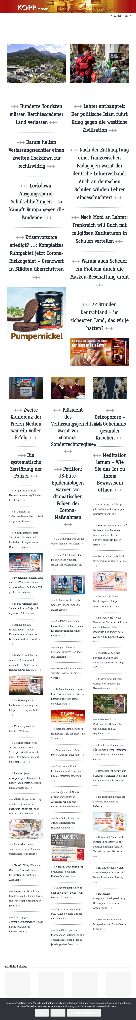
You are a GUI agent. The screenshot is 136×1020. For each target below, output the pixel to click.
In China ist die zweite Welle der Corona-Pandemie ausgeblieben (65, 604)
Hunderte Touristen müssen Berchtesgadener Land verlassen (36, 114)
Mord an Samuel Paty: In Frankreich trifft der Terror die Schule (68, 733)
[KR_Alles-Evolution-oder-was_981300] (110, 695)
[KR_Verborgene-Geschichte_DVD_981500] (26, 677)
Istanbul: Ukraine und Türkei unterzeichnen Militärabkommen (65, 823)
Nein (58, 1012)
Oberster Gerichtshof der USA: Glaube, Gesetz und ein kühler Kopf (67, 913)
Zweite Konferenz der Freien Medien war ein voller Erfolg (25, 424)
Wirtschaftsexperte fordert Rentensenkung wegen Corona (110, 561)
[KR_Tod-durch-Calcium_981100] (110, 813)
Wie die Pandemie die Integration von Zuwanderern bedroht (109, 924)
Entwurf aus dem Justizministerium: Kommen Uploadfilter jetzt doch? (24, 849)
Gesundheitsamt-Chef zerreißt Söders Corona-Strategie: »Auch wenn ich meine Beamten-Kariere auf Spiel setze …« (24, 752)
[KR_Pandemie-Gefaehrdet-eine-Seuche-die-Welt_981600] (110, 572)
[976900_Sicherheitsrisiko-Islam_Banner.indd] (99, 339)
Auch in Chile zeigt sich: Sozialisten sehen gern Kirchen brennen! (67, 871)
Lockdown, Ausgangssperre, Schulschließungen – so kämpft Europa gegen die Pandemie (36, 201)
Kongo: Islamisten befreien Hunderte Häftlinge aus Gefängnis (66, 652)
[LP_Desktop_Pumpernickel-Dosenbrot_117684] (36, 288)
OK (42, 1012)
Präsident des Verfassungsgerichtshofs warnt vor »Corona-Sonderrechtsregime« (76, 430)
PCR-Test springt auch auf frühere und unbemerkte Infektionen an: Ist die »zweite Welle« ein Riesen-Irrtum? (110, 535)
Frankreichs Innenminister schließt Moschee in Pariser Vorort (68, 673)
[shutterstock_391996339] (110, 378)
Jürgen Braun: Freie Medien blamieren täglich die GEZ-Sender (24, 495)
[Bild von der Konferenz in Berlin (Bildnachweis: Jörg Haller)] (26, 378)
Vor (126, 15)
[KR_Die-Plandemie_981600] (26, 554)
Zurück (117, 15)
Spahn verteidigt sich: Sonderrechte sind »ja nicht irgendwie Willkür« (24, 608)
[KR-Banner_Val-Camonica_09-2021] (68, 834)
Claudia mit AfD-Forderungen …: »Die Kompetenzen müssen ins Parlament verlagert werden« (25, 634)
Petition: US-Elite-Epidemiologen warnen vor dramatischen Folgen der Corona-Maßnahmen (68, 496)
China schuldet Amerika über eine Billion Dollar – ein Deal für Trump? (67, 892)
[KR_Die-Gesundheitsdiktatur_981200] (68, 576)
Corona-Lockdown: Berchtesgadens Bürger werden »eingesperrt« (107, 601)
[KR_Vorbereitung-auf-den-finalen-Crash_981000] (26, 820)
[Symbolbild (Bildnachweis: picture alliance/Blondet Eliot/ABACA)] (99, 44)
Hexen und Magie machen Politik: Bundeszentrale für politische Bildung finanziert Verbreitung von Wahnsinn (109, 846)
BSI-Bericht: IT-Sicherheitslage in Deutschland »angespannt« (26, 516)
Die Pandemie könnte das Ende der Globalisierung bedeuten (109, 801)
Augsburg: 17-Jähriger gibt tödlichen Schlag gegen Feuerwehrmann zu (108, 509)
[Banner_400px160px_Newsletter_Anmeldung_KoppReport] (68, 710)
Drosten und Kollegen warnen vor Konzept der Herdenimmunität (107, 683)
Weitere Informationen (84, 1012)
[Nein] (132, 1009)
